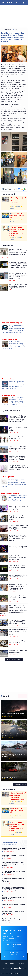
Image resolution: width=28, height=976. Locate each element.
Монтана (13, 973)
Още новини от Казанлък (13, 659)
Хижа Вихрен (17, 973)
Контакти (21, 963)
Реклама (12, 963)
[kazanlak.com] (20, 968)
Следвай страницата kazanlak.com (14, 946)
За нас (5, 963)
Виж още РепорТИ (20, 784)
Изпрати (22, 696)
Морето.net (8, 973)
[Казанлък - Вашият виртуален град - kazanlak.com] (9, 2)
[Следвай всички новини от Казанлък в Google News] (14, 188)
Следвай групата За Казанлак (14, 954)
